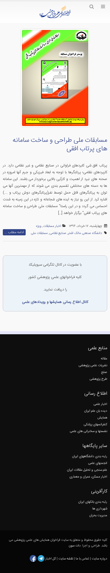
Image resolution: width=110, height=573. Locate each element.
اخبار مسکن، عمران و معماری (88, 476)
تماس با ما (82, 558)
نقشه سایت (66, 558)
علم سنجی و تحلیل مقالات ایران (87, 470)
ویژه (38, 226)
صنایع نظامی (57, 233)
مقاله (104, 358)
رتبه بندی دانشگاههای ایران (89, 456)
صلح (104, 372)
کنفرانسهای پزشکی (95, 424)
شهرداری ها (99, 508)
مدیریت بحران (98, 515)
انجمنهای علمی (97, 463)
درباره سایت (99, 558)
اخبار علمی (100, 404)
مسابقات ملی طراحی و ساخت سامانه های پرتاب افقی (59, 144)
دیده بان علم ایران (95, 411)
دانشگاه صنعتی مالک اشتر (85, 233)
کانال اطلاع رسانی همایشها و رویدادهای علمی (55, 302)
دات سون (75, 545)
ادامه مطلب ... (14, 232)
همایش (102, 417)
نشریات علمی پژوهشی (92, 365)
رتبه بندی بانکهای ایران (92, 502)
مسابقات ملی (39, 233)
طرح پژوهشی (98, 379)
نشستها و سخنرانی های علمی (88, 431)
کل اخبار (50, 558)
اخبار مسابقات (52, 226)
